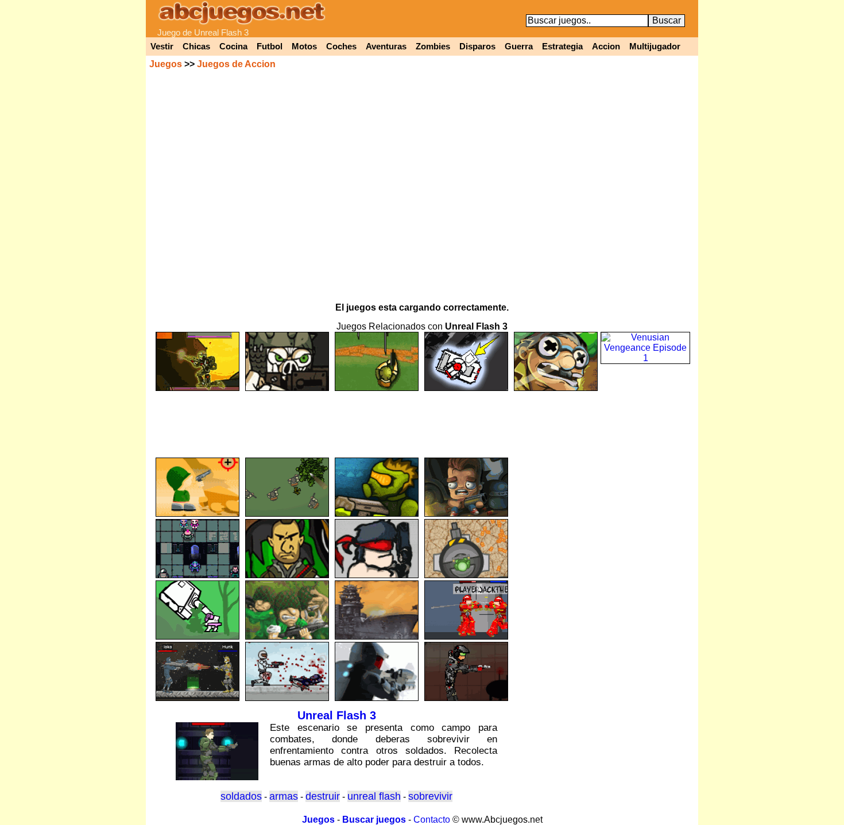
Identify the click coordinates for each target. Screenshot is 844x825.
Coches (341, 46)
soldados (241, 796)
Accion (606, 46)
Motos (304, 46)
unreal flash (374, 796)
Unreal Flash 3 (336, 715)
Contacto (431, 819)
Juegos (165, 64)
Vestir (161, 46)
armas (283, 796)
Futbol (269, 46)
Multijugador (654, 46)
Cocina (233, 46)
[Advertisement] (422, 419)
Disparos (477, 46)
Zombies (433, 46)
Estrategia (562, 46)
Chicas (196, 46)
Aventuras (386, 46)
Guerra (519, 46)
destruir (322, 796)
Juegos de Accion (236, 64)
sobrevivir (430, 796)
